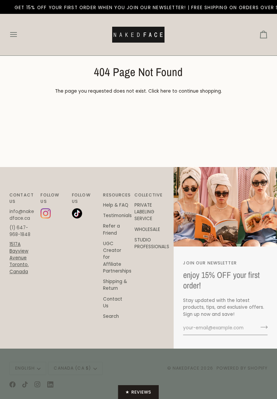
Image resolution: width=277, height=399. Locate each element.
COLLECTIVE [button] (147, 195)
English (25, 368)
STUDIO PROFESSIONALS (151, 243)
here (165, 91)
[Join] (262, 327)
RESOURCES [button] (116, 195)
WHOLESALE (147, 229)
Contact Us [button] (21, 198)
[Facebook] (12, 384)
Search (111, 316)
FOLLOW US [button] (50, 198)
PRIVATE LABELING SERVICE (144, 212)
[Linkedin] (50, 384)
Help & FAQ (115, 205)
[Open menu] (19, 34)
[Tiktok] (25, 384)
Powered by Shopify (242, 368)
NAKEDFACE (187, 368)
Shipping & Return (115, 284)
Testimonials (117, 215)
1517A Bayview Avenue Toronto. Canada (19, 258)
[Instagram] (37, 384)
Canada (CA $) (72, 368)
